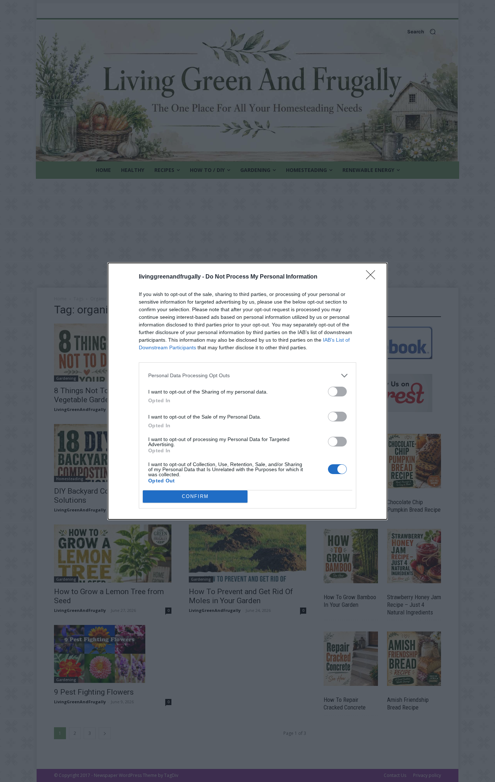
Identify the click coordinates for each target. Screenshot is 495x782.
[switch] (337, 391)
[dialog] (247, 391)
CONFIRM (195, 496)
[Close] (373, 277)
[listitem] (247, 375)
